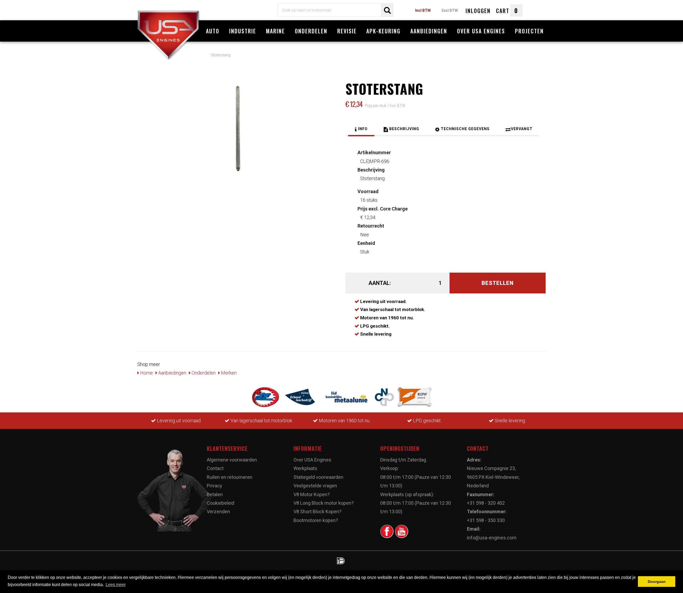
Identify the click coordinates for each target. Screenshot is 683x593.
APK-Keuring (383, 31)
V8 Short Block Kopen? (317, 511)
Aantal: (379, 283)
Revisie (347, 31)
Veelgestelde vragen (315, 485)
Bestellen (498, 283)
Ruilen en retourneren (229, 477)
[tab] (361, 129)
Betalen (215, 494)
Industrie (242, 31)
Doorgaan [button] (657, 581)
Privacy (214, 485)
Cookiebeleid (220, 503)
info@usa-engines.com (492, 537)
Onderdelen (311, 31)
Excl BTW (450, 10)
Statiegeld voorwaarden (318, 477)
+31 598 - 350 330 (486, 520)
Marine (275, 31)
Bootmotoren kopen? (315, 520)
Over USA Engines (481, 31)
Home (146, 373)
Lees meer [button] (116, 584)
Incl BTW (423, 10)
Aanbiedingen (428, 31)
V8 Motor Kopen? (311, 494)
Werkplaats (305, 468)
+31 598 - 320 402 (486, 503)
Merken (228, 373)
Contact (215, 468)
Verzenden (218, 511)
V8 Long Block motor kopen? (323, 503)
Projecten (529, 31)
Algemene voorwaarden (232, 460)
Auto (212, 31)
